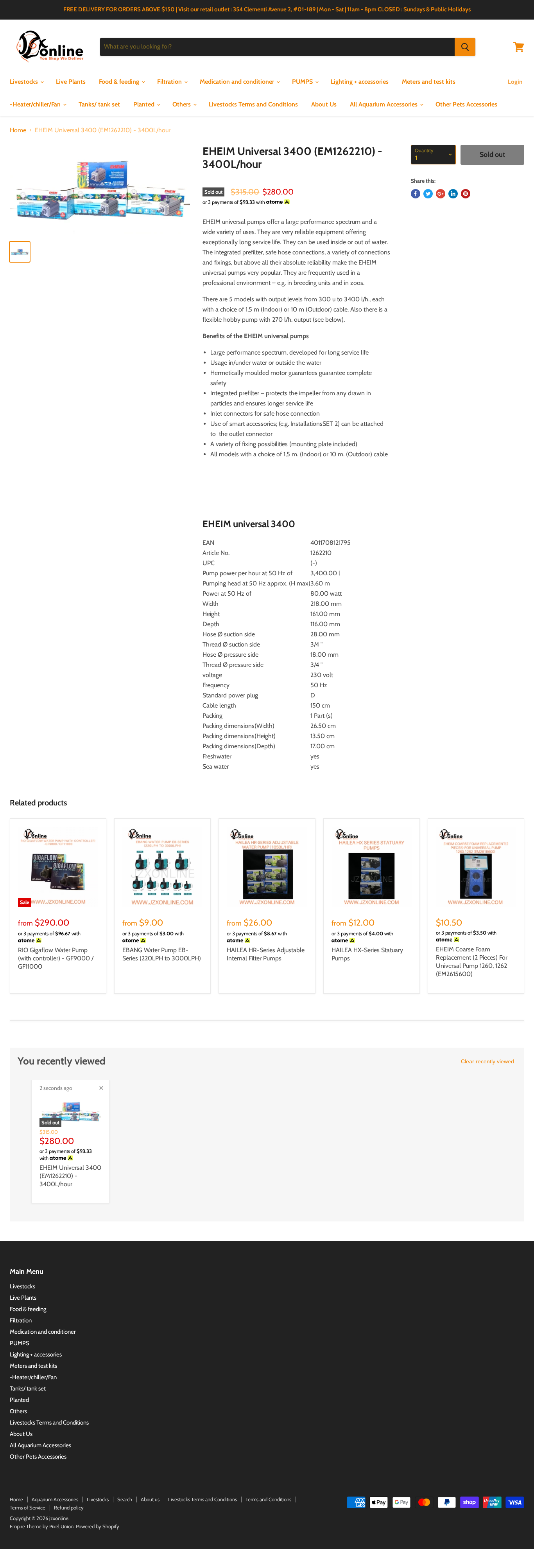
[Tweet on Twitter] (428, 193)
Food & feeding (120, 81)
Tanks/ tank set (99, 104)
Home (18, 130)
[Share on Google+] (440, 193)
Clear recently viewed (487, 1061)
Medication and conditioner (238, 81)
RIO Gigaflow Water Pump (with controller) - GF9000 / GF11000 (55, 958)
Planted (144, 104)
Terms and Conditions (268, 1499)
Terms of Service (27, 1507)
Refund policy (69, 1507)
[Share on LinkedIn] (453, 193)
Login (515, 81)
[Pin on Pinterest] (465, 193)
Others (182, 104)
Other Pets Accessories (466, 104)
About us (150, 1499)
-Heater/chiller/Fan (36, 104)
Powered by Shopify (97, 1526)
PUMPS (303, 81)
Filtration (170, 81)
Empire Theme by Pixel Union (41, 1526)
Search (124, 1499)
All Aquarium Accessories (384, 104)
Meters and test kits (428, 81)
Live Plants (71, 81)
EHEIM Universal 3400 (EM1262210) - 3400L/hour (70, 1176)
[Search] (465, 47)
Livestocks (24, 81)
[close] (101, 1088)
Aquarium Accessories (55, 1499)
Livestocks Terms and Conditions (253, 104)
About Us (324, 104)
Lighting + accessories (360, 81)
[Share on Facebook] (415, 193)
